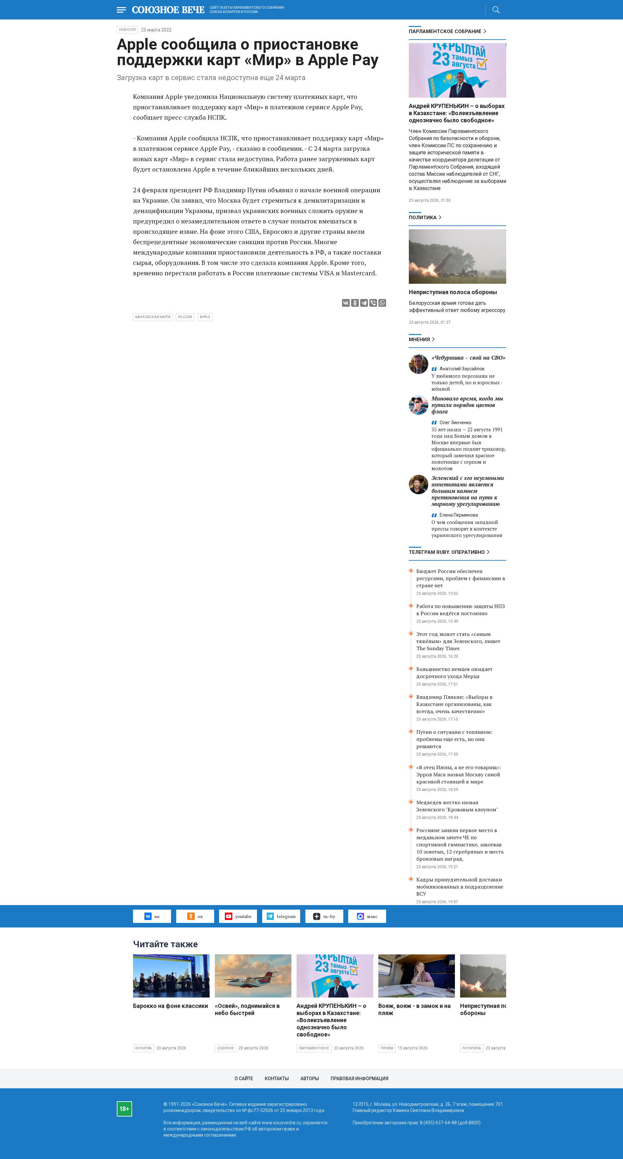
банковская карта (152, 317)
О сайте (244, 1078)
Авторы (309, 1078)
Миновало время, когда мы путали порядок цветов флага (467, 405)
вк (157, 916)
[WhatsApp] (382, 303)
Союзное (225, 1048)
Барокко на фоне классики (170, 1005)
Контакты (277, 1078)
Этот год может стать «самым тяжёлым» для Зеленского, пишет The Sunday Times (458, 641)
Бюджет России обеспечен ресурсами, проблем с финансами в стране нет (460, 578)
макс (372, 916)
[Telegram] (364, 303)
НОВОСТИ (127, 29)
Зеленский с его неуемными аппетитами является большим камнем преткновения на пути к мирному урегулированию (468, 491)
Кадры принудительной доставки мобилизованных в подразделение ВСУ (459, 886)
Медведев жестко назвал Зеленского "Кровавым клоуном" (457, 806)
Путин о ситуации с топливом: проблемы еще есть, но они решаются (454, 739)
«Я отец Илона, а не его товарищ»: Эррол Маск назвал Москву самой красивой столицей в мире (458, 774)
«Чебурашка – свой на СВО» (469, 357)
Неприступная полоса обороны (453, 292)
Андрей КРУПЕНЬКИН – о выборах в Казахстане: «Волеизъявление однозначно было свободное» (457, 113)
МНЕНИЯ (419, 339)
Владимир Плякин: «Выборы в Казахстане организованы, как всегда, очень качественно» (454, 704)
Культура (143, 1048)
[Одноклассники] (355, 303)
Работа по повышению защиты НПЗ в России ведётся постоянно (460, 610)
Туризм (387, 1048)
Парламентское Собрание (445, 31)
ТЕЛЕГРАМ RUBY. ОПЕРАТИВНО (447, 552)
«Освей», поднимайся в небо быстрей (247, 1009)
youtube (243, 916)
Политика (423, 218)
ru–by (329, 916)
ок (200, 916)
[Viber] (373, 303)
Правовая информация (359, 1078)
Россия (185, 317)
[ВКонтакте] (346, 303)
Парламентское (314, 1048)
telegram (286, 916)
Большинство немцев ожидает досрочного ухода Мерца (454, 672)
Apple (205, 317)
